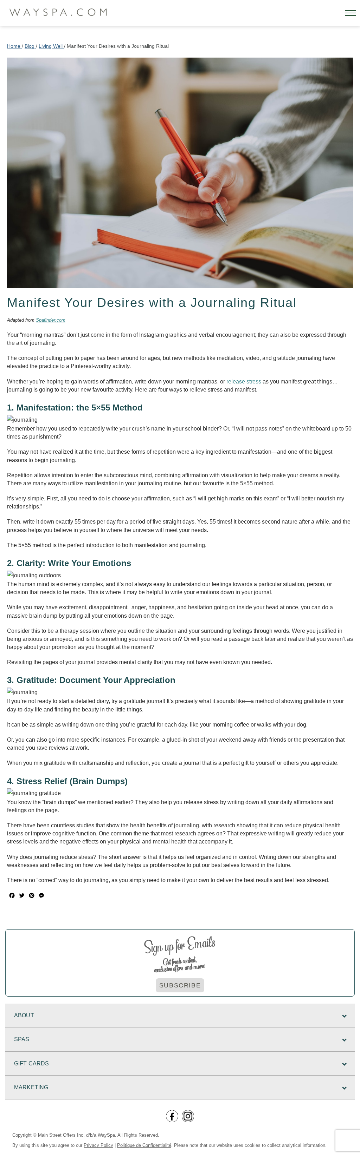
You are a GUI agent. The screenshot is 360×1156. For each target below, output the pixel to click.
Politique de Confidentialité (144, 1145)
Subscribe (180, 985)
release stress (243, 382)
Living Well (51, 46)
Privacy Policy (98, 1145)
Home (14, 46)
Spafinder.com (50, 320)
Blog (30, 46)
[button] (350, 13)
